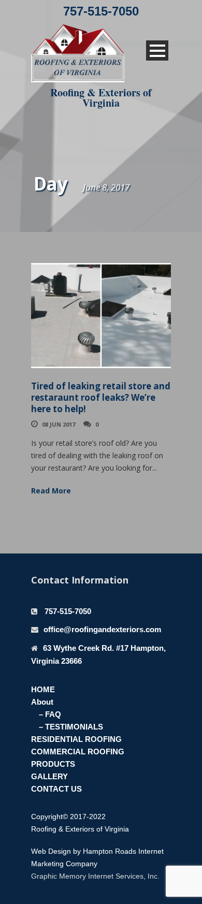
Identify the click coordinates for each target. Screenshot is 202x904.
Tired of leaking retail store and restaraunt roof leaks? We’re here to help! (100, 397)
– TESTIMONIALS (71, 726)
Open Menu (157, 50)
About (42, 701)
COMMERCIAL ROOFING (77, 751)
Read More (51, 490)
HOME (43, 689)
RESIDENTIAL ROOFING (76, 739)
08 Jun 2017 (58, 424)
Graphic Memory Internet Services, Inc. (95, 876)
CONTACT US (56, 788)
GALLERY (49, 776)
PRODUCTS (53, 764)
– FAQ (50, 714)
